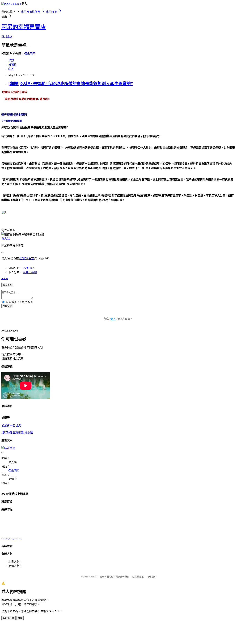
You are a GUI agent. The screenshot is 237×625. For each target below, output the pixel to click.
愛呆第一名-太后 (11, 425)
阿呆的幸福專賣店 (23, 27)
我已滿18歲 (8, 618)
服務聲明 (151, 576)
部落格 (12, 64)
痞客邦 (23, 258)
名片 (11, 69)
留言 (31, 258)
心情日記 (28, 268)
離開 (20, 618)
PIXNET (92, 576)
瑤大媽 (5, 238)
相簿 (11, 60)
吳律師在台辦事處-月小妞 (17, 432)
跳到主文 (6, 36)
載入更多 (7, 285)
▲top (4, 278)
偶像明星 (29, 53)
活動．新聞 (30, 272)
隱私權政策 (138, 576)
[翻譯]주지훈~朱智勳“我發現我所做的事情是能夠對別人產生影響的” (70, 83)
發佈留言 (7, 306)
